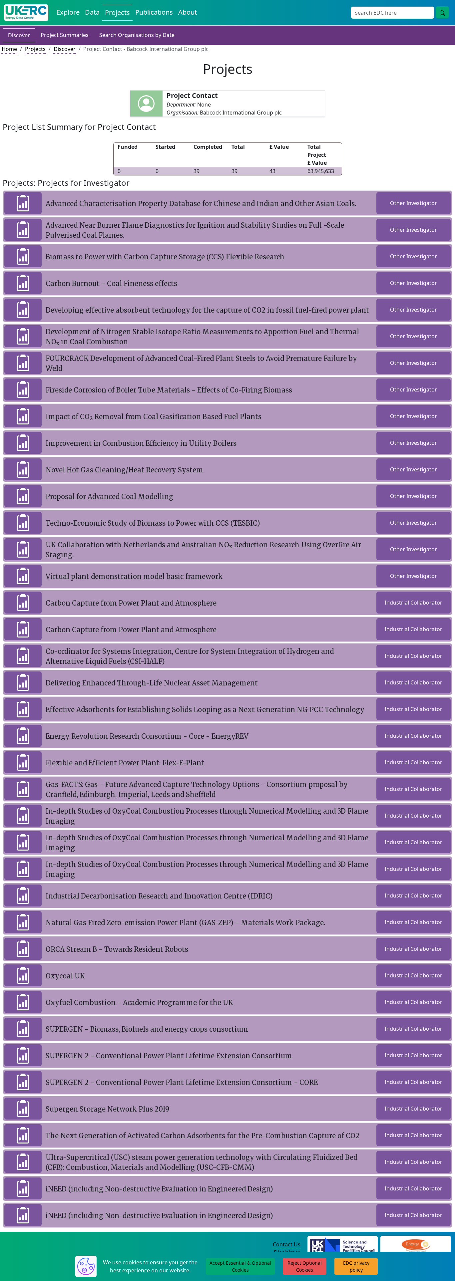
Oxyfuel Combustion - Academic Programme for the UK (139, 1002)
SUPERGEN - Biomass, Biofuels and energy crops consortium (147, 1029)
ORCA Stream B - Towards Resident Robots (117, 949)
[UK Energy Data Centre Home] (26, 13)
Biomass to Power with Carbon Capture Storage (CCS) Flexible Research (165, 257)
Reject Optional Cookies (304, 1266)
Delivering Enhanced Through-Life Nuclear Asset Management (152, 683)
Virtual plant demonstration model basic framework (134, 576)
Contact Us (286, 1244)
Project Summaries (65, 35)
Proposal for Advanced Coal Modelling (109, 496)
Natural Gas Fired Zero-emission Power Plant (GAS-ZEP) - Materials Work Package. (185, 922)
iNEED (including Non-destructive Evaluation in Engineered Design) (159, 1189)
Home (9, 49)
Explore (68, 12)
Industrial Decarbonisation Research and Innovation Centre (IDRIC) (159, 896)
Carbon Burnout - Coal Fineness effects (111, 283)
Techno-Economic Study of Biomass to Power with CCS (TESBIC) (153, 523)
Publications (154, 12)
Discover (19, 35)
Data (92, 12)
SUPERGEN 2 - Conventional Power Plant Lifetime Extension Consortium (169, 1056)
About (187, 12)
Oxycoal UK (65, 976)
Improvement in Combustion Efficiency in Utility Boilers (141, 443)
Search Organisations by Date (137, 35)
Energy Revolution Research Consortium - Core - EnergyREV (147, 736)
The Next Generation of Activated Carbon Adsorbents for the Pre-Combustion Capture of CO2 (202, 1136)
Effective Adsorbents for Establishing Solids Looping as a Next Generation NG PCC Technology (205, 709)
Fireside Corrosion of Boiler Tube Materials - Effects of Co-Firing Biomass (169, 390)
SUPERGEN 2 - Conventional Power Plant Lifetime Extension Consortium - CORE (182, 1082)
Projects (117, 12)
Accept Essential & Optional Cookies (240, 1266)
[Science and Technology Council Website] (342, 1244)
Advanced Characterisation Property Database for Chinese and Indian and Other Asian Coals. (201, 203)
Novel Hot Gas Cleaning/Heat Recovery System (124, 470)
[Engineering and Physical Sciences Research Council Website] (416, 1244)
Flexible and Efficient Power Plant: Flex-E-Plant (125, 763)
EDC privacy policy (356, 1266)
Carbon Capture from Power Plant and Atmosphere (131, 603)
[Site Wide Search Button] (442, 12)
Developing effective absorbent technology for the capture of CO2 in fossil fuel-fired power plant (207, 310)
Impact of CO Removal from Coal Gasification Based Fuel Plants (153, 416)
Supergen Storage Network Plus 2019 (107, 1109)
